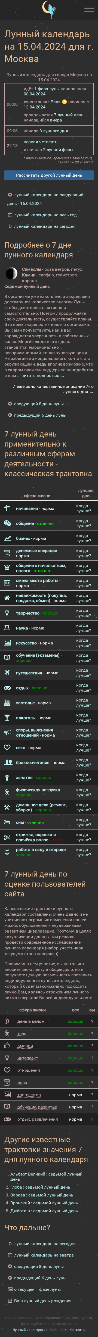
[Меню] (89, 9)
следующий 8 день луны (39, 403)
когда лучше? (83, 508)
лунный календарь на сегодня (45, 226)
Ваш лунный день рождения (43, 1300)
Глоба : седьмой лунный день (40, 1187)
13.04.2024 (34, 107)
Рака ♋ (59, 101)
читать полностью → (43, 375)
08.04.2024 (34, 93)
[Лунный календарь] (49, 10)
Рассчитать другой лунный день (49, 175)
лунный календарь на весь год (45, 214)
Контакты (77, 1330)
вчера (56, 120)
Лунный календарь (29, 1330)
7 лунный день (69, 114)
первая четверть (40, 141)
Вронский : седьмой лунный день (44, 1202)
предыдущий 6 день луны (40, 415)
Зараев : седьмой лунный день (41, 1195)
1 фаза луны (47, 88)
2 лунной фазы (58, 149)
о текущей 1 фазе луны (37, 1289)
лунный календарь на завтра (44, 1255)
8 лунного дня (53, 130)
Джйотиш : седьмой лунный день (44, 1210)
